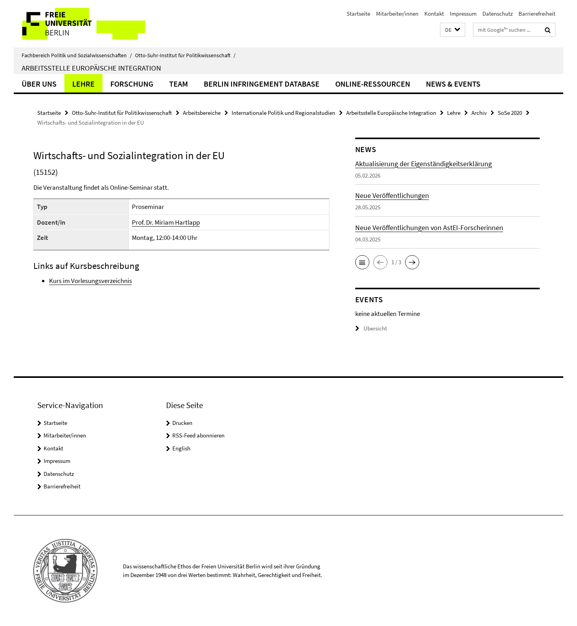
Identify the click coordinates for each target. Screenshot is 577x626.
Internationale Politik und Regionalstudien (283, 112)
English (181, 448)
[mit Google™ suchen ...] (547, 30)
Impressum (463, 13)
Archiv (479, 112)
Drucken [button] (182, 422)
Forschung (131, 84)
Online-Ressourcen (372, 84)
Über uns (39, 84)
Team (178, 84)
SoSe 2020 (510, 112)
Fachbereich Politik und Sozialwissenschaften (77, 55)
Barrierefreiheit (537, 13)
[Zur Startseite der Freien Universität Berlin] (79, 24)
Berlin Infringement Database (262, 84)
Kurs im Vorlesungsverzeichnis (90, 280)
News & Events (453, 84)
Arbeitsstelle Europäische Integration (91, 68)
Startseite (358, 13)
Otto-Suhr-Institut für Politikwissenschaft (185, 55)
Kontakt (434, 13)
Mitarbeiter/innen (397, 13)
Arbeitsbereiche (202, 112)
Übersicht (375, 328)
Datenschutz (497, 13)
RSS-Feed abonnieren (198, 435)
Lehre (83, 84)
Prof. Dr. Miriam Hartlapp (166, 222)
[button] (452, 30)
